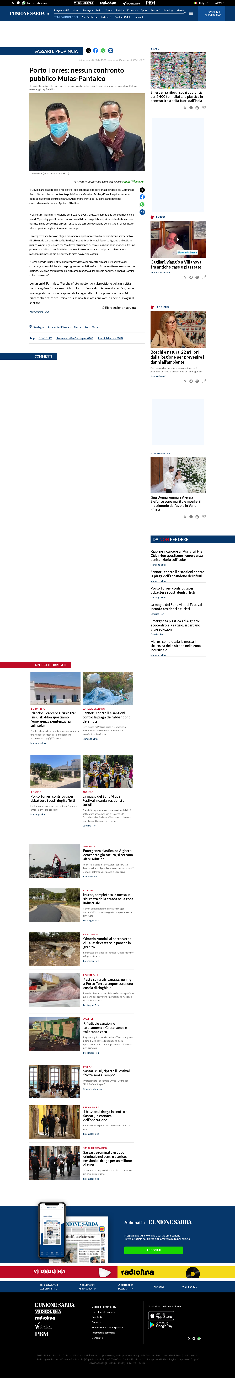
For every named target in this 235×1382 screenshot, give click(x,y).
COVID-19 (45, 338)
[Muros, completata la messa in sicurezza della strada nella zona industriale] (54, 905)
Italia (99, 10)
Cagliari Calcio (123, 17)
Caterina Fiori (157, 613)
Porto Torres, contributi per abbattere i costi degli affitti (173, 590)
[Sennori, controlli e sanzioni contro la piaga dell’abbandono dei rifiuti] (108, 688)
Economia (132, 10)
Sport (144, 10)
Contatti (96, 1322)
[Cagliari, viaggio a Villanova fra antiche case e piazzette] (178, 239)
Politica (120, 10)
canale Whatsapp (133, 181)
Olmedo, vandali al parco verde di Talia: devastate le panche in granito (107, 943)
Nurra (77, 327)
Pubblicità (97, 1317)
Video (76, 10)
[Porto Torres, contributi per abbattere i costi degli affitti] (55, 771)
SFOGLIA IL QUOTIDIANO (213, 14)
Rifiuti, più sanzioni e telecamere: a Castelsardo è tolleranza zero (105, 1027)
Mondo (109, 10)
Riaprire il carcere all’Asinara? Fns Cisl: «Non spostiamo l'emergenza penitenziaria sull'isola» (177, 555)
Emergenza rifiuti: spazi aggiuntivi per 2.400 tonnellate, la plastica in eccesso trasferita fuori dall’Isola (177, 96)
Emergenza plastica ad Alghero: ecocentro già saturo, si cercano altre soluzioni (175, 625)
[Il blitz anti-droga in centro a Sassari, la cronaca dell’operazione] (54, 1122)
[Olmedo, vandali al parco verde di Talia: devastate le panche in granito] (54, 949)
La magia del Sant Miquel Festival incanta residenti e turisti (176, 606)
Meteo (180, 10)
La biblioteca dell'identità (125, 1287)
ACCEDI (220, 3)
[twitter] (12, 2)
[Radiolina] (108, 2)
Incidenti (106, 17)
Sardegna (88, 10)
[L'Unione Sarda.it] (29, 14)
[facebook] (18, 2)
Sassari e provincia (56, 51)
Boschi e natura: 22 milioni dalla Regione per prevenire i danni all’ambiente (177, 356)
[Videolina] (84, 2)
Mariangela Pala (39, 311)
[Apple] (174, 1315)
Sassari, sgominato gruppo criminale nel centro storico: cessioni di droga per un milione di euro (107, 1158)
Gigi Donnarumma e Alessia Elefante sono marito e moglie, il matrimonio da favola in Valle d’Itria (176, 503)
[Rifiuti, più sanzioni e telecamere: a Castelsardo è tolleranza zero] (54, 1034)
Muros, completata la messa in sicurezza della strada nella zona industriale (176, 645)
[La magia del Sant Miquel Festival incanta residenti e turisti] (108, 771)
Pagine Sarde (189, 1287)
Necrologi (168, 10)
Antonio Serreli (158, 376)
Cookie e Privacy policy (104, 1306)
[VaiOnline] (131, 3)
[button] (88, 50)
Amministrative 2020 (110, 338)
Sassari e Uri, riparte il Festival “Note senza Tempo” (106, 1073)
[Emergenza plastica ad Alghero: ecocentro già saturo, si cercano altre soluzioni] (54, 861)
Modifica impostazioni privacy (107, 1327)
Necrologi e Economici (103, 1311)
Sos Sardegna (90, 17)
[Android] (174, 1325)
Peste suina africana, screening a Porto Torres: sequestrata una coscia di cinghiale (108, 983)
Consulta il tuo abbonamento (48, 1287)
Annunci (155, 10)
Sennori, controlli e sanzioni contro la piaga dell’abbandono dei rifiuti (177, 574)
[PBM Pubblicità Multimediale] (150, 2)
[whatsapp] (23, 2)
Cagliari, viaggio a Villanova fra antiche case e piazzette (176, 264)
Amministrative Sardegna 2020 (74, 338)
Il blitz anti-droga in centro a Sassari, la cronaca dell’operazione (105, 1116)
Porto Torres (92, 327)
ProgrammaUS (61, 10)
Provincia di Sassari (59, 327)
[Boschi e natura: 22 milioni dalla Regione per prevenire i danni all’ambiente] (178, 329)
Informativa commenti (103, 1332)
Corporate (97, 1337)
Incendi (139, 17)
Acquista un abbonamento (87, 1287)
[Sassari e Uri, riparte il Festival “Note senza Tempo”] (54, 1081)
